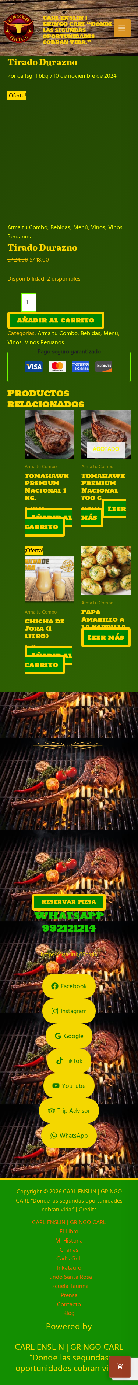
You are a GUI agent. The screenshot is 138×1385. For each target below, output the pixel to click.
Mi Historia (69, 1240)
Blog (69, 1313)
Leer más (104, 513)
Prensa (69, 1295)
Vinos (98, 227)
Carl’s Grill (69, 1258)
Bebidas (60, 227)
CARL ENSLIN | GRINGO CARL (69, 1222)
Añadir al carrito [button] (49, 522)
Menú (80, 227)
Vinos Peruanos (44, 342)
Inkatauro (69, 1267)
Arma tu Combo (27, 227)
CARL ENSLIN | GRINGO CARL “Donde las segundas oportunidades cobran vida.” (77, 30)
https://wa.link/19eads (69, 954)
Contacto (69, 1304)
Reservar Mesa (69, 902)
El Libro (69, 1231)
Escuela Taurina (69, 1286)
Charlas (69, 1249)
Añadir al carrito (56, 320)
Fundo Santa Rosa (69, 1277)
